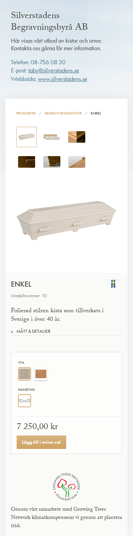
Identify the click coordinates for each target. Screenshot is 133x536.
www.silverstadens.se (62, 79)
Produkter (26, 113)
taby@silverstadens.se (53, 70)
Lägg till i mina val (41, 442)
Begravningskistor (63, 113)
